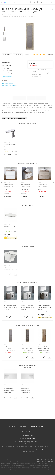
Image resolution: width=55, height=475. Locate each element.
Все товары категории (7, 83)
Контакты (23, 426)
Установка (12, 426)
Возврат (43, 424)
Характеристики (19, 98)
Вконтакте (22, 431)
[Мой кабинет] (37, 2)
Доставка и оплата (23, 424)
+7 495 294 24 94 (28, 435)
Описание (7, 98)
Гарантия (35, 424)
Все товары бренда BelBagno (9, 85)
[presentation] (1, 182)
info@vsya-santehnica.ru (28, 438)
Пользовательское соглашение (29, 448)
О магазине (9, 424)
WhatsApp (29, 431)
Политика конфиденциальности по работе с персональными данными (28, 446)
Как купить (40, 98)
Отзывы (31, 98)
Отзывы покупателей (36, 426)
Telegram (26, 431)
